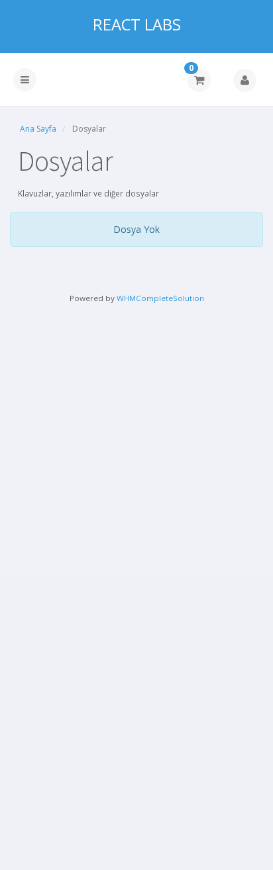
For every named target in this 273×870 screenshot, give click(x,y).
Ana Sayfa (38, 128)
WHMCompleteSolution (160, 298)
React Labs (137, 24)
